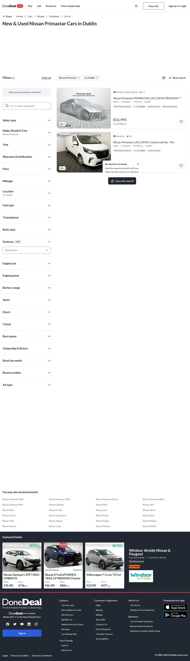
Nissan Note (102, 504)
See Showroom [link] (136, 561)
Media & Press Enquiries (142, 610)
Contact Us (101, 624)
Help (98, 605)
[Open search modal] (136, 6)
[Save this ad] (181, 121)
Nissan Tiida (8, 521)
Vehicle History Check (72, 624)
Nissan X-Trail (55, 510)
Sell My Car (66, 619)
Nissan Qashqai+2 (57, 515)
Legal (5, 655)
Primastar (54, 16)
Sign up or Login (177, 5)
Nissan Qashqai (56, 504)
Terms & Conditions (42, 655)
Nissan (40, 16)
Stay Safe (100, 619)
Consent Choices (104, 634)
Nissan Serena (9, 515)
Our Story (135, 605)
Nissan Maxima (150, 521)
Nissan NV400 (149, 526)
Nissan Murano (9, 526)
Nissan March (149, 510)
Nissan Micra (8, 510)
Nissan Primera (103, 526)
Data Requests (103, 629)
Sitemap (65, 629)
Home (19, 16)
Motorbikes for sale (71, 610)
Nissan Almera (55, 521)
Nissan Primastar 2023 (59, 499)
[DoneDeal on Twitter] (15, 624)
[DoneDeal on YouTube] (22, 624)
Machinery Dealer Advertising (145, 631)
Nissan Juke (148, 504)
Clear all (46, 77)
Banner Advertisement (141, 626)
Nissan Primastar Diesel (107, 499)
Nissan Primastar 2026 (12, 499)
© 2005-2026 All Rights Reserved (171, 655)
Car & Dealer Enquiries (141, 621)
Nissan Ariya (148, 515)
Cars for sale (67, 605)
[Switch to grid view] (164, 78)
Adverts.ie (66, 650)
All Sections (67, 615)
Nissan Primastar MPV (12, 504)
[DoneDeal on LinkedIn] (29, 624)
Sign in (22, 633)
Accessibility (102, 639)
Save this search (125, 181)
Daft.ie (64, 645)
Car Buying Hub (68, 634)
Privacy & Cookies (20, 655)
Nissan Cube (55, 526)
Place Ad (153, 6)
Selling (99, 615)
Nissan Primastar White (154, 499)
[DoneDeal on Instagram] (36, 624)
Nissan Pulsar (102, 515)
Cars (30, 16)
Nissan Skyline (102, 521)
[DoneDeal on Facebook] (7, 624)
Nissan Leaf (101, 510)
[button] (70, 6)
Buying (99, 610)
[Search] (7, 106)
